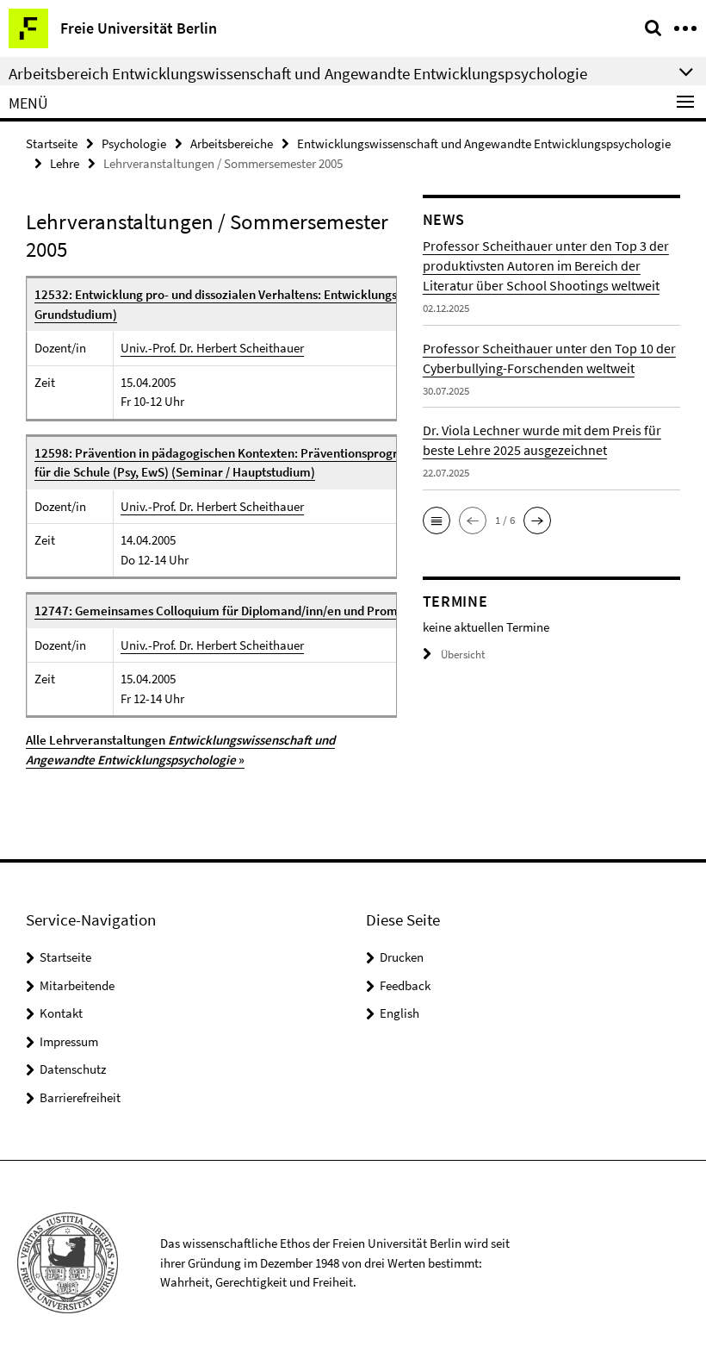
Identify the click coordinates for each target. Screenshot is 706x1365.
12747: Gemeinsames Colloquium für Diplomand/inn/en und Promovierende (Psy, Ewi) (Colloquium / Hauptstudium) (353, 610)
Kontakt (61, 1013)
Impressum (69, 1041)
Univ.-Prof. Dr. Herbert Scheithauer (212, 348)
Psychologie (134, 143)
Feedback (405, 985)
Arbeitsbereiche (231, 143)
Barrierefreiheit (80, 1097)
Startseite (51, 143)
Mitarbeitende (77, 985)
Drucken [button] (402, 957)
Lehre (64, 163)
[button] (436, 520)
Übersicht (463, 654)
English (399, 1013)
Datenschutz (73, 1069)
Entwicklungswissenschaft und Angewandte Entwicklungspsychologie (484, 143)
